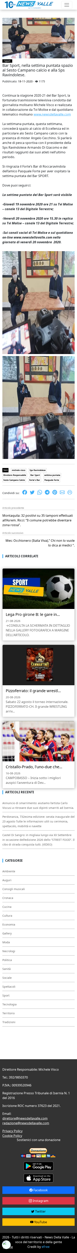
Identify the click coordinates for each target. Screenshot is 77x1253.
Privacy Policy (12, 1131)
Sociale (7, 978)
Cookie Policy (12, 1136)
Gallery (7, 933)
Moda (6, 942)
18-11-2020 (25, 81)
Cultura (7, 915)
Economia (8, 924)
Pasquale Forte (51, 480)
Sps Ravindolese (38, 470)
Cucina (6, 907)
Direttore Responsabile (14, 475)
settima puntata (52, 475)
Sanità (6, 969)
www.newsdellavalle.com (52, 114)
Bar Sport (35, 475)
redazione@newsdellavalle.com (25, 1123)
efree (46, 1247)
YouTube (40, 1222)
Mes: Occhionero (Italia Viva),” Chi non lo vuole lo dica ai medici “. (40, 542)
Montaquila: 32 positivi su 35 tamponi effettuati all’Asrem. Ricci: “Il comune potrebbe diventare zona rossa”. (37, 520)
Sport (7, 61)
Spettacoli (8, 986)
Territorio (8, 1013)
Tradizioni (8, 1022)
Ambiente (8, 871)
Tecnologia (9, 1004)
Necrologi (8, 951)
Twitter (40, 1211)
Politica (7, 960)
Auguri (6, 880)
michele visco (18, 470)
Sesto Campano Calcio (14, 480)
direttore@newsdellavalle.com (25, 1118)
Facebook (40, 1190)
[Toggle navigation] (66, 5)
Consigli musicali (13, 889)
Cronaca (7, 898)
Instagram (40, 1201)
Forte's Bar (34, 480)
